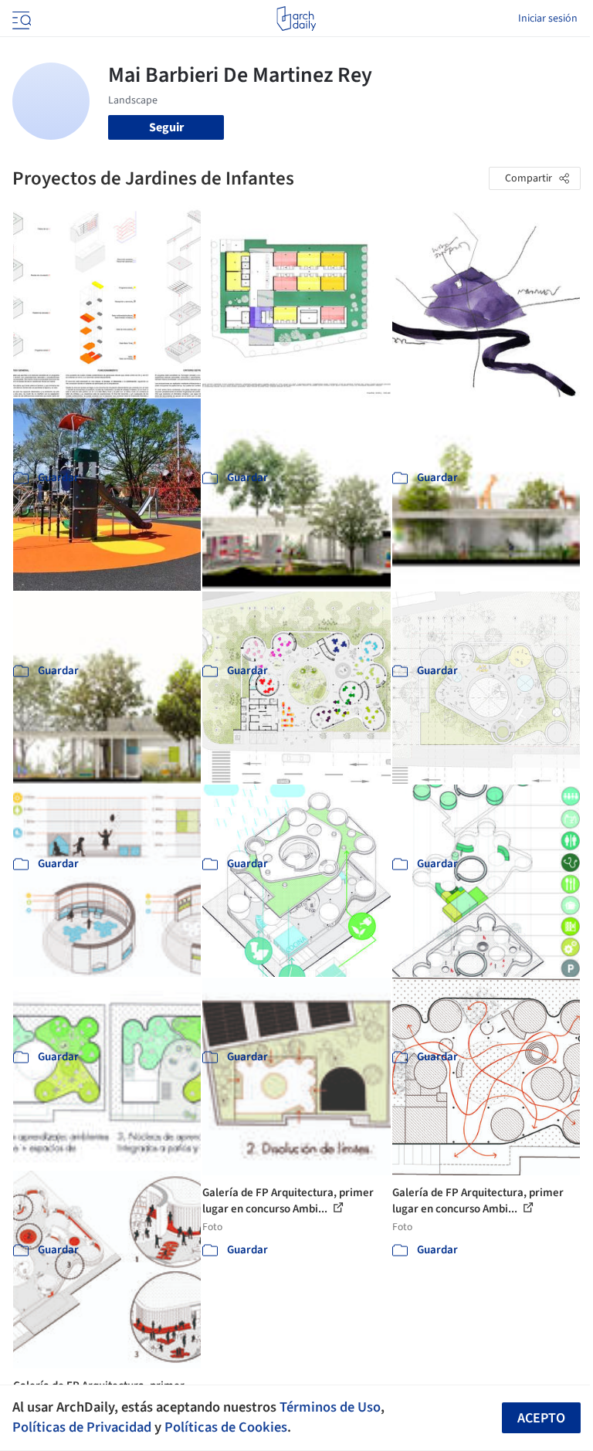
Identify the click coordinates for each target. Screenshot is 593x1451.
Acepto (541, 1418)
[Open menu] (20, 18)
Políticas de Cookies (225, 1427)
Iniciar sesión (548, 18)
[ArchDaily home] (296, 18)
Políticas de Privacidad (81, 1427)
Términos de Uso (330, 1407)
